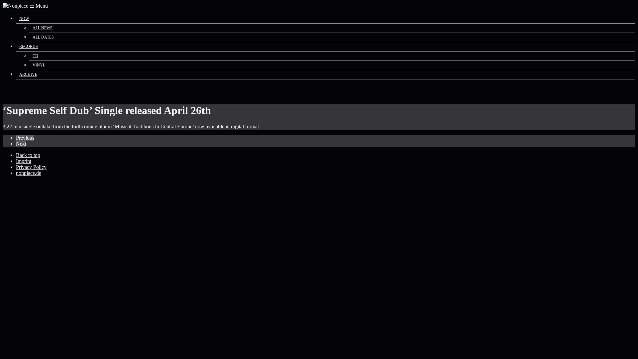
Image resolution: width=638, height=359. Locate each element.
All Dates (43, 37)
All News (43, 28)
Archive (28, 74)
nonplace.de (28, 173)
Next (21, 144)
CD (35, 56)
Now (24, 18)
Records (28, 46)
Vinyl (39, 65)
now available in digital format (227, 126)
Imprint (23, 161)
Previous (25, 138)
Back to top (28, 155)
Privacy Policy (31, 167)
